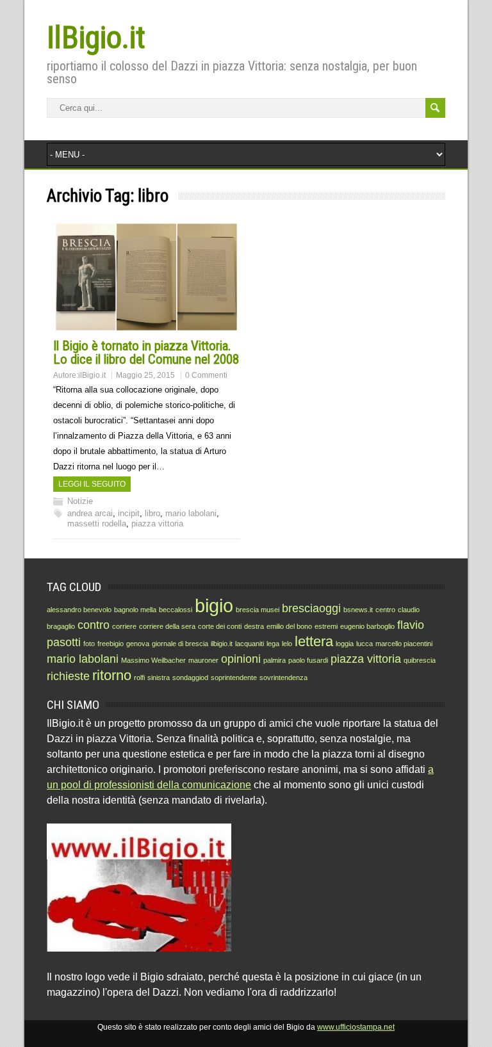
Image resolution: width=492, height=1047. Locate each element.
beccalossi (175, 609)
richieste (68, 676)
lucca (364, 643)
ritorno (111, 675)
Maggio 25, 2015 (145, 375)
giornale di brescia (180, 643)
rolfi (139, 677)
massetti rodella (96, 523)
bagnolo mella (135, 609)
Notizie (80, 501)
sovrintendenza (283, 677)
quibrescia (420, 660)
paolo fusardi (308, 660)
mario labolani (191, 513)
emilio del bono (289, 626)
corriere (124, 626)
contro (94, 625)
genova (137, 643)
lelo (287, 643)
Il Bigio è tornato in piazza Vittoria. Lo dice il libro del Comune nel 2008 (146, 352)
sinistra (158, 677)
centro (385, 609)
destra (254, 626)
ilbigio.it (222, 643)
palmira (274, 660)
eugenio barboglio (367, 626)
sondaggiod (190, 677)
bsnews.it (358, 609)
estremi (326, 626)
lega (272, 643)
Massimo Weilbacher (153, 660)
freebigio (110, 643)
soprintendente (234, 677)
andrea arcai (90, 513)
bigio (214, 605)
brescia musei (257, 609)
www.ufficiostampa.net (356, 1027)
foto (89, 643)
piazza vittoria (157, 523)
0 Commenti (206, 375)
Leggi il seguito (92, 484)
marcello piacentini (403, 643)
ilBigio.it (92, 375)
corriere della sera (167, 626)
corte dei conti (220, 626)
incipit (129, 513)
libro (152, 513)
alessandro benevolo (79, 609)
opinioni (241, 659)
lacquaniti (249, 643)
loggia (345, 643)
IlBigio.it (96, 37)
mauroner (203, 660)
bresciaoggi (311, 608)
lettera (314, 641)
